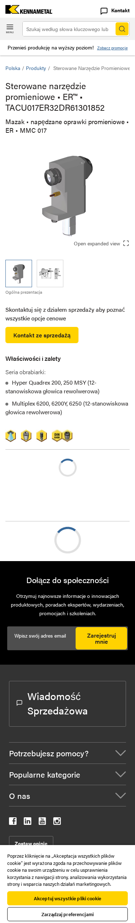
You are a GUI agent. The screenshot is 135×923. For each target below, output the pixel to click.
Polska (12, 67)
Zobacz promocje (112, 48)
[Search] (122, 28)
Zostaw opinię (31, 843)
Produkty (36, 67)
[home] (26, 11)
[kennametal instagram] (57, 822)
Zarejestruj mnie (101, 638)
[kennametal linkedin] (27, 822)
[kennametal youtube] (42, 822)
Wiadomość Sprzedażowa (57, 702)
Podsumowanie (39, 540)
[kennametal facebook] (13, 822)
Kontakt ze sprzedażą (42, 335)
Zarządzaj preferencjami (67, 914)
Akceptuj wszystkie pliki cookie (67, 898)
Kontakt (120, 10)
